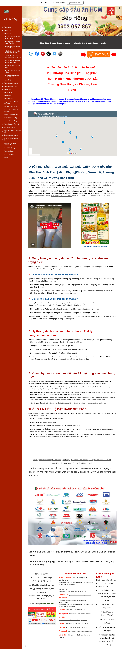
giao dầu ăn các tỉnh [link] (10, 127)
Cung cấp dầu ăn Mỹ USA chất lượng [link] (11, 102)
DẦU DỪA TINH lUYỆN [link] (10, 107)
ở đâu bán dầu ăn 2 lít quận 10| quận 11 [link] (12, 76)
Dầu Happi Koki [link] (8, 99)
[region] (61, 3)
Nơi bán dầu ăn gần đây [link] (11, 115)
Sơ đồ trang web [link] (9, 154)
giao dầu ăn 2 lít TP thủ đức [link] (12, 66)
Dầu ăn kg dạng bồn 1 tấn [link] (11, 124)
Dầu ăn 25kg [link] (7, 27)
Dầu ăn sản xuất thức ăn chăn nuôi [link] (11, 110)
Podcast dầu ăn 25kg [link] (10, 118)
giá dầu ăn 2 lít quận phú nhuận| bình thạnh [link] (12, 61)
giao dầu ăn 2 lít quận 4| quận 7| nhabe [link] (12, 42)
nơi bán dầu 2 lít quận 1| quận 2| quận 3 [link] (12, 37)
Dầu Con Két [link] (7, 95)
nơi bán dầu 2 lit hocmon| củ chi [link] (13, 71)
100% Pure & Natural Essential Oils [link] (10, 144)
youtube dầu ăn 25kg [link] (10, 121)
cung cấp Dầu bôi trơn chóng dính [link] (12, 131)
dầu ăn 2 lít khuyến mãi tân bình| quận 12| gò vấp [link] (13, 56)
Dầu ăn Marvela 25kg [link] (10, 86)
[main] (72, 42)
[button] (120, 8)
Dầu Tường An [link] (8, 92)
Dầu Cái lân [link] (7, 89)
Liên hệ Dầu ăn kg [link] (9, 148)
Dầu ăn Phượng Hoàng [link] (11, 83)
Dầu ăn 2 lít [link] (7, 33)
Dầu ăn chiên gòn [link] (9, 151)
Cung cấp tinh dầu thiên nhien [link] (11, 139)
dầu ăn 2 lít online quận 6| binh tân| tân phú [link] (12, 52)
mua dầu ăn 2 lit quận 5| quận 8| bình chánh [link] (12, 47)
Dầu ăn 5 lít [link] (7, 80)
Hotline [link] (6, 157)
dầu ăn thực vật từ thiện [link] (11, 135)
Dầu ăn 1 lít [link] (7, 30)
